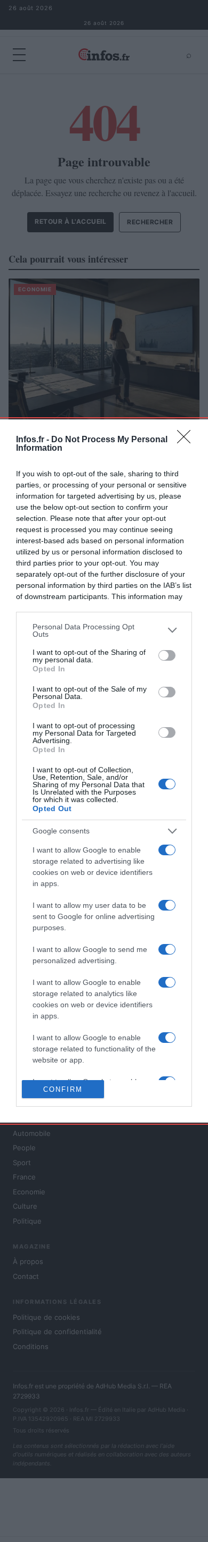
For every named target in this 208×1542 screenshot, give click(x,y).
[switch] (166, 655)
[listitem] (104, 630)
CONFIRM (63, 1089)
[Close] (187, 440)
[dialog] (104, 771)
